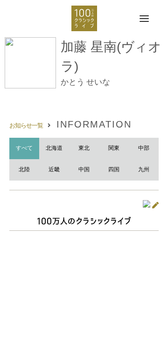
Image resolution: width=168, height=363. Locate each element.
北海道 (54, 148)
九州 (143, 169)
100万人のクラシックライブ (84, 18)
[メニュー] (144, 19)
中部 (143, 148)
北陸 (24, 169)
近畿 (54, 169)
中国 (84, 169)
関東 (113, 148)
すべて (24, 148)
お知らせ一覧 (26, 125)
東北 (84, 148)
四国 (113, 169)
